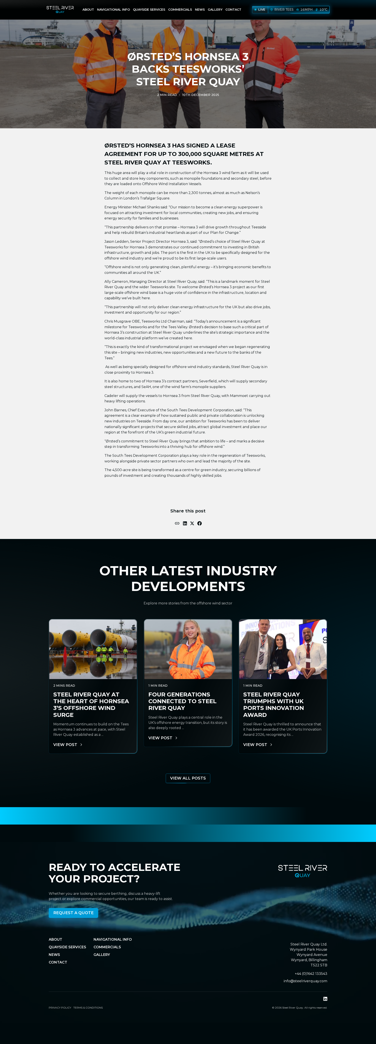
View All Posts (188, 778)
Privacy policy (60, 1007)
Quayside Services (149, 10)
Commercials (180, 10)
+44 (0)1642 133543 (311, 974)
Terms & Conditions (88, 1007)
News (200, 10)
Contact (233, 10)
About (88, 10)
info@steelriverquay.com (305, 981)
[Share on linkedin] (185, 523)
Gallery (215, 10)
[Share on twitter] (192, 523)
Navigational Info (113, 10)
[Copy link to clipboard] (177, 523)
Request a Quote (73, 912)
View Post (65, 744)
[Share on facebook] (199, 523)
